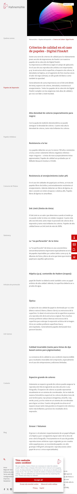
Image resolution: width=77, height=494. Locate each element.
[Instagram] (11, 489)
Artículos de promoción (12, 285)
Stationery (7, 235)
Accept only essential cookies (29, 484)
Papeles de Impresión (11, 88)
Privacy (35, 488)
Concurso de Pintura (11, 186)
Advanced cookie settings (49, 484)
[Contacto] (74, 244)
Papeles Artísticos (10, 137)
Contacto (7, 383)
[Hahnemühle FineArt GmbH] (14, 6)
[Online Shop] (74, 256)
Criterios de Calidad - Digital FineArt (63, 39)
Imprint (42, 488)
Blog (5, 432)
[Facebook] (4, 489)
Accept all (38, 480)
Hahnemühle (33, 39)
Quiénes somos (9, 38)
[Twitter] (8, 489)
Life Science (8, 334)
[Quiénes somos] (74, 237)
